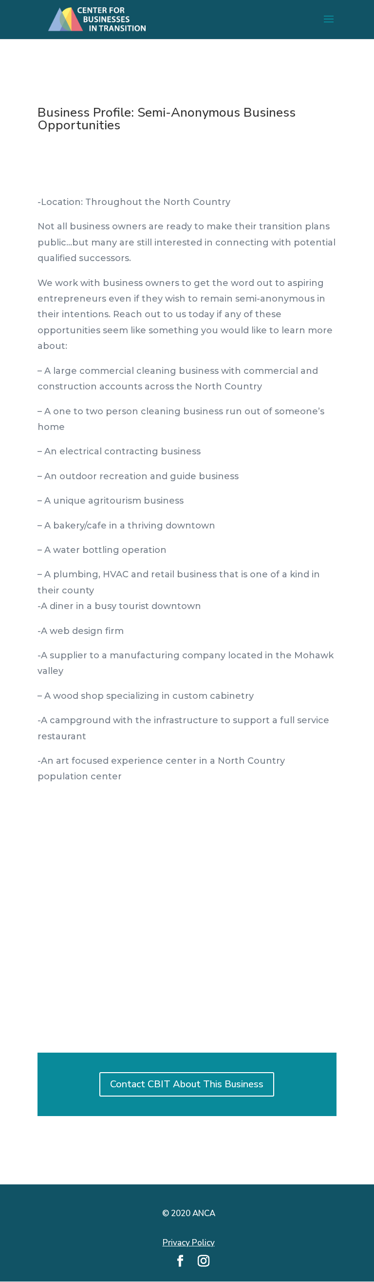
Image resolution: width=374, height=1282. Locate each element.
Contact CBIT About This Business (186, 1084)
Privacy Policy (189, 1242)
